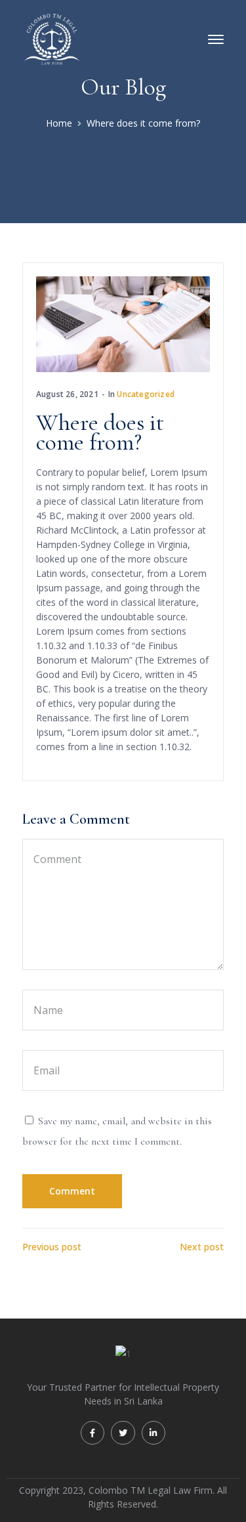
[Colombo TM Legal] (51, 38)
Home (59, 123)
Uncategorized (145, 394)
